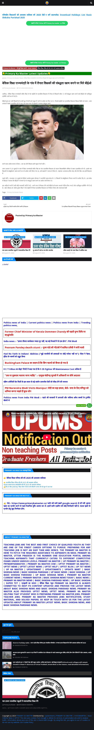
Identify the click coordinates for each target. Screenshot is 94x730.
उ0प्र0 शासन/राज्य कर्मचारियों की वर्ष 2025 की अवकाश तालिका (22, 484)
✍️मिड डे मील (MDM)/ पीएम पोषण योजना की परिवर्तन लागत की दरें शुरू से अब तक (28, 487)
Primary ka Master (10, 88)
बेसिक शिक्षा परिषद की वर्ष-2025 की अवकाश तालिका (51, 68)
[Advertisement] (47, 43)
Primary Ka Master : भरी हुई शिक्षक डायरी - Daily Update (19, 68)
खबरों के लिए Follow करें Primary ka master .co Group (48, 63)
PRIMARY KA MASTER (24, 716)
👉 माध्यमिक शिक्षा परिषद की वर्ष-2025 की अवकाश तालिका (21, 482)
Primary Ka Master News (15, 78)
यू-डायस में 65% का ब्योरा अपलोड (43, 250)
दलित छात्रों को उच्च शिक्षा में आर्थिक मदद (75, 250)
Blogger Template (29, 727)
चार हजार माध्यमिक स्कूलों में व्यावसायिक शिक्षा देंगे (16, 250)
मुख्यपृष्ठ (4, 78)
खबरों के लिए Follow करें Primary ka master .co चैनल (48, 23)
